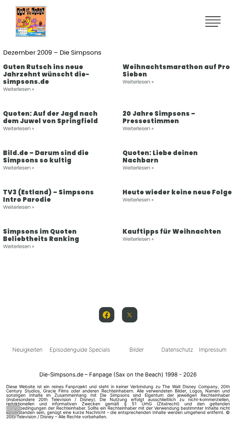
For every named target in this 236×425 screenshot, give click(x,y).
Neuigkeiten (27, 349)
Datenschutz (177, 349)
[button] (13, 411)
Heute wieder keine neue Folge (177, 192)
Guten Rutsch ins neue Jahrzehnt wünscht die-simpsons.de (46, 74)
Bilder (136, 349)
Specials (99, 349)
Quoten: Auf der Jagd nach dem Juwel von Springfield (50, 117)
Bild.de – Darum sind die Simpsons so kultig (46, 157)
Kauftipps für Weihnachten (172, 231)
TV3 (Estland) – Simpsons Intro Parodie (48, 196)
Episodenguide (68, 349)
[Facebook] (106, 314)
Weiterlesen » (18, 89)
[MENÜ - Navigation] (213, 21)
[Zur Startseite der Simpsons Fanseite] (30, 35)
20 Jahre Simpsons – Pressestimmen (159, 117)
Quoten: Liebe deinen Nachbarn (160, 157)
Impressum (212, 349)
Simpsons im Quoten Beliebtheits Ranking (41, 235)
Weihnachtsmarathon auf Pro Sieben (176, 71)
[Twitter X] (129, 314)
